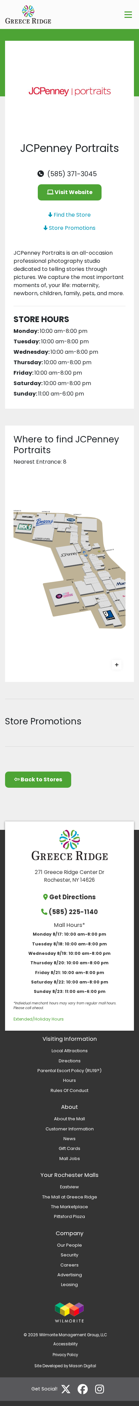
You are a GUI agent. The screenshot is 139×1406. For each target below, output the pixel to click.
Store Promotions (71, 228)
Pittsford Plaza (69, 1216)
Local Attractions (70, 1051)
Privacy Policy (65, 1354)
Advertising (69, 1275)
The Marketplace (69, 1207)
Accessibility (65, 1344)
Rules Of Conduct (69, 1090)
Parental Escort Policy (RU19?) (69, 1070)
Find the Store (71, 215)
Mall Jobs (69, 1158)
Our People (69, 1245)
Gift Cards (69, 1148)
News (69, 1138)
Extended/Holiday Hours (38, 1019)
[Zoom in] (116, 664)
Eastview (69, 1187)
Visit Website (73, 192)
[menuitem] (69, 1051)
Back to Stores (41, 779)
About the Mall (69, 1119)
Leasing (69, 1284)
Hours (69, 1080)
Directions (70, 1061)
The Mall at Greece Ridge (69, 1197)
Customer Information (70, 1129)
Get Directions (72, 897)
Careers (69, 1265)
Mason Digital (82, 1366)
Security (69, 1255)
